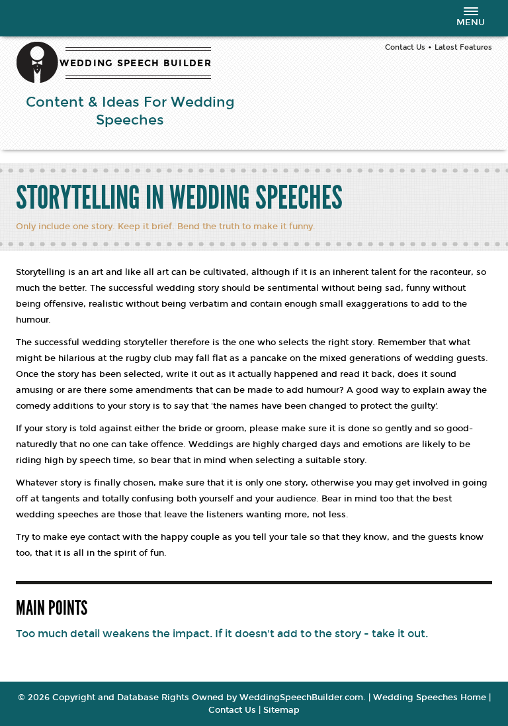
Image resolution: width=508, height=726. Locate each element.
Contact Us (405, 47)
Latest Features (463, 47)
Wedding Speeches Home (429, 697)
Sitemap (281, 710)
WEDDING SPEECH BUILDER (136, 63)
